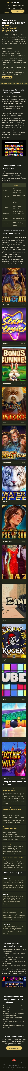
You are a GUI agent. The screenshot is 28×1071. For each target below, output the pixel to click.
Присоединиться (14, 1048)
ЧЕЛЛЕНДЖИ (8, 8)
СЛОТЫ (6, 5)
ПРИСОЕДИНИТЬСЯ (18, 11)
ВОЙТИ (7, 11)
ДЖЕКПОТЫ (21, 5)
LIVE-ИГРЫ (15, 8)
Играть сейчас (7, 77)
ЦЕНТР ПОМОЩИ (12, 5)
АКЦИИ (21, 8)
